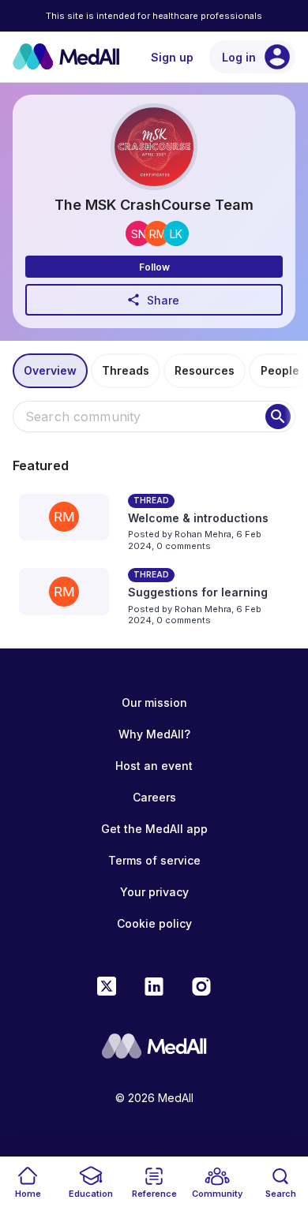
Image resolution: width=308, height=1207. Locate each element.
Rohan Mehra (203, 534)
